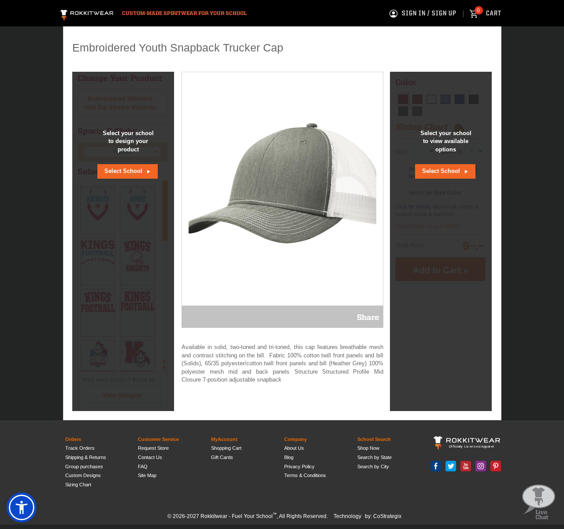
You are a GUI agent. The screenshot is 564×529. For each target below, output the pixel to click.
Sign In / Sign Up (429, 13)
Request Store (153, 448)
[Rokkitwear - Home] (86, 14)
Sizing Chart (78, 484)
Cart (489, 13)
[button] (21, 507)
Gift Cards (222, 457)
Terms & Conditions (305, 475)
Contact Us (150, 457)
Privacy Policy (299, 466)
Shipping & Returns (85, 457)
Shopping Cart (226, 448)
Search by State (374, 457)
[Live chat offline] (538, 502)
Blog (288, 457)
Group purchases (84, 466)
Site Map (147, 475)
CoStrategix (387, 516)
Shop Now (368, 448)
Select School (124, 171)
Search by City (373, 466)
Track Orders (80, 448)
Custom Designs (83, 475)
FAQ (143, 466)
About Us (294, 448)
